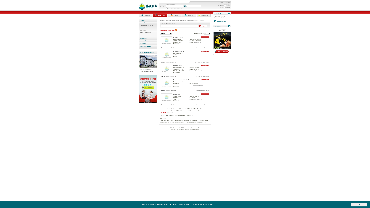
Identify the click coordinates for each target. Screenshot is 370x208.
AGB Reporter (184, 127)
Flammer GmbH (177, 65)
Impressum (166, 127)
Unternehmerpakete (145, 46)
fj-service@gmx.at (197, 99)
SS (181, 110)
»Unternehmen (175, 20)
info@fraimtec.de (197, 42)
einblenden (170, 112)
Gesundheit (143, 43)
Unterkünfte (143, 41)
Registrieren (227, 2)
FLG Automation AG (178, 51)
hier (211, 204)
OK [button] (359, 204)
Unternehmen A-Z (202, 127)
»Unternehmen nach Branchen (187, 20)
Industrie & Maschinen (171, 47)
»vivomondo (162, 20)
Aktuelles (142, 20)
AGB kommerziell (176, 127)
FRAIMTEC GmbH (178, 37)
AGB (170, 127)
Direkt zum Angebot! (222, 51)
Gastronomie (143, 38)
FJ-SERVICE (176, 94)
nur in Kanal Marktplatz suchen (175, 8)
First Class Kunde (148, 71)
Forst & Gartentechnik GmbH (181, 80)
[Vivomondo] (148, 9)
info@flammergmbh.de (198, 70)
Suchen (162, 6)
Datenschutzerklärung (193, 127)
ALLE (168, 108)
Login (221, 2)
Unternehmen (144, 23)
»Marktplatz (168, 20)
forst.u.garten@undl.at (198, 85)
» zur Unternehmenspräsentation (201, 47)
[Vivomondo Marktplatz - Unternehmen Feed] (176, 30)
